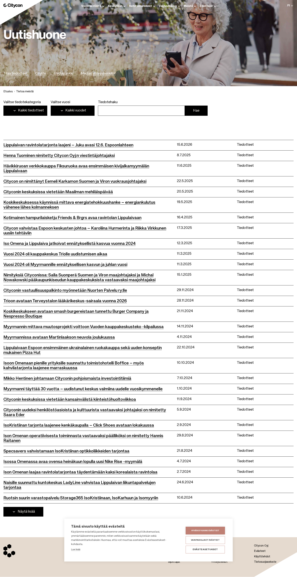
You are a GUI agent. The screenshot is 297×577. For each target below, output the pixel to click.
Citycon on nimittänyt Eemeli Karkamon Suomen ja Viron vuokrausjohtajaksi (74, 181)
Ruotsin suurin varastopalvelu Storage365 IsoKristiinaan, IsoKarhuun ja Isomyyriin (80, 498)
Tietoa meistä (25, 91)
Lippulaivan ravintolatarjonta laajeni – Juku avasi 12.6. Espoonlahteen (68, 145)
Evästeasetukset (205, 549)
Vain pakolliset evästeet (205, 540)
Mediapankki (63, 73)
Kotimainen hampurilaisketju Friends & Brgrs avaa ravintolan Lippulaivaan (72, 218)
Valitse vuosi (60, 102)
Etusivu (8, 91)
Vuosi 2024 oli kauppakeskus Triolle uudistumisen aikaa (55, 254)
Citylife (40, 73)
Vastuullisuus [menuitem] (168, 6)
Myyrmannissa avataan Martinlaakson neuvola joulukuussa (59, 337)
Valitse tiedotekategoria (22, 102)
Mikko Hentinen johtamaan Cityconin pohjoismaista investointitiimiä (67, 379)
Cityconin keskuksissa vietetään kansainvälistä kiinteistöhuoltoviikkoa (69, 400)
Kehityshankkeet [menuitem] (140, 6)
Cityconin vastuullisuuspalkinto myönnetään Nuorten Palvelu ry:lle (65, 290)
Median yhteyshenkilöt (98, 73)
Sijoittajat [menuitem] (206, 6)
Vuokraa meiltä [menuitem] (91, 6)
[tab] (290, 5)
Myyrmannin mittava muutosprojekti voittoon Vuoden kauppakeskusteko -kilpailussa (83, 327)
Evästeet (260, 551)
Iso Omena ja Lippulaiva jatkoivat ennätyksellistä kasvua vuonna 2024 (69, 244)
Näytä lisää (26, 511)
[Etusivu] (13, 5)
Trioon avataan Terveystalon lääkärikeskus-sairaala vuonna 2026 (65, 301)
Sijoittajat (174, 562)
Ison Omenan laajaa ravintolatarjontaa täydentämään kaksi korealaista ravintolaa (80, 472)
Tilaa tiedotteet (15, 73)
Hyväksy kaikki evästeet (205, 531)
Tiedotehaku (108, 102)
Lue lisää (75, 549)
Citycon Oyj (261, 545)
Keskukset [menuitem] (115, 6)
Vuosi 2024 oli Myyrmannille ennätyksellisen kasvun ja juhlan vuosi (65, 265)
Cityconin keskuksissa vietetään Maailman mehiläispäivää (58, 192)
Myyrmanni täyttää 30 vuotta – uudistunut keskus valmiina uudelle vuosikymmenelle (83, 389)
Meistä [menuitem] (188, 6)
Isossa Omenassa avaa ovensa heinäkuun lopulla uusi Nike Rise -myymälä (72, 462)
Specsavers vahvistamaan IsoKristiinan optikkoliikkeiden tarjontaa (66, 451)
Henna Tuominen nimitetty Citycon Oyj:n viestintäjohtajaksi (59, 156)
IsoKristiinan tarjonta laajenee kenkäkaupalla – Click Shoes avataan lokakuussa (78, 425)
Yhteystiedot (219, 562)
